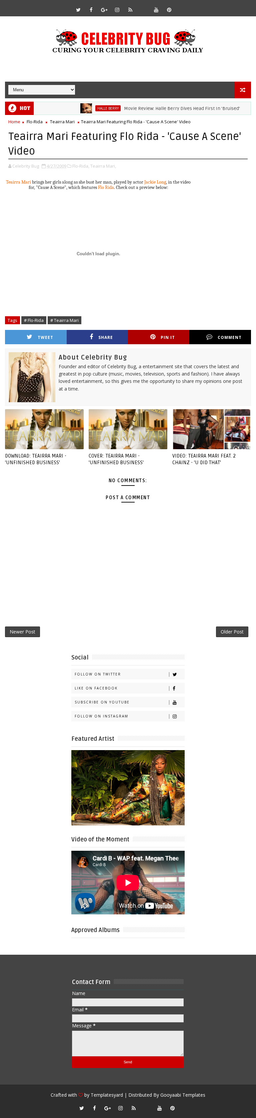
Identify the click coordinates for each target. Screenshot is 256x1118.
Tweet (45, 337)
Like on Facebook (96, 688)
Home (14, 122)
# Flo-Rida (34, 320)
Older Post (232, 631)
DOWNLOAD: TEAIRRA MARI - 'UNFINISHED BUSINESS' (35, 459)
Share (105, 337)
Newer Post (22, 631)
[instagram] (117, 10)
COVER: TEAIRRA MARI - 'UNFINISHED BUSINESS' (116, 459)
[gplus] (104, 10)
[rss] (130, 10)
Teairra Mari (62, 122)
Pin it (168, 337)
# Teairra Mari (64, 320)
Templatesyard (107, 1095)
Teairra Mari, (103, 166)
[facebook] (91, 10)
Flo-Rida (35, 122)
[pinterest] (169, 10)
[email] (143, 7)
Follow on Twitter (98, 674)
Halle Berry (94, 108)
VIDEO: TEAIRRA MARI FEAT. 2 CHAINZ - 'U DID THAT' (204, 459)
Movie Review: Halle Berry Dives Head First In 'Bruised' (168, 108)
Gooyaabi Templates (182, 1095)
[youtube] (156, 10)
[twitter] (78, 10)
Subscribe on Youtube (102, 702)
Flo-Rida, (80, 166)
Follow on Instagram (101, 716)
